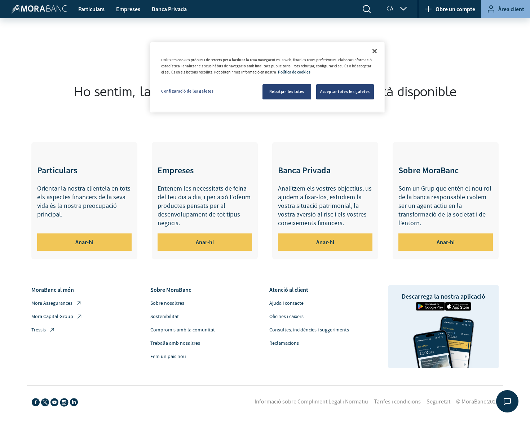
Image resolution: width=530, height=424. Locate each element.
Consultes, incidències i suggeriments (309, 330)
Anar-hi (84, 242)
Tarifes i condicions (397, 401)
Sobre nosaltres (167, 303)
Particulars (91, 9)
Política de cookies (294, 72)
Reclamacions (284, 343)
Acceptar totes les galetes (345, 91)
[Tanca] (375, 51)
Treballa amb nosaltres (175, 343)
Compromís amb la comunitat (182, 330)
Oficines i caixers (286, 316)
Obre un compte (455, 9)
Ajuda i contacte (286, 303)
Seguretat (438, 401)
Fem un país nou (168, 356)
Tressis (38, 330)
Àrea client (511, 9)
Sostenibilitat (164, 316)
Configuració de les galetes (187, 91)
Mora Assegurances (51, 303)
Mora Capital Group (52, 316)
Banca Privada (169, 9)
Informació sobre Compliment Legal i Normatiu (311, 401)
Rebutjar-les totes (286, 91)
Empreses (128, 9)
